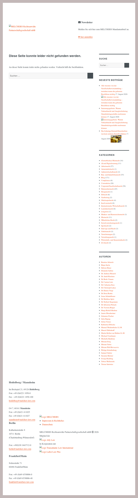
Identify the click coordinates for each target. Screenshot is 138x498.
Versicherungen (107, 234)
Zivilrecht (104, 243)
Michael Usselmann (108, 336)
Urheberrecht (106, 231)
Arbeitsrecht (105, 166)
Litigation (105, 211)
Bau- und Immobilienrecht (110, 174)
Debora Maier (106, 268)
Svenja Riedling (107, 358)
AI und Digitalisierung (109, 163)
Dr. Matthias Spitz (107, 299)
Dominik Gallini (107, 270)
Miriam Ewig (106, 341)
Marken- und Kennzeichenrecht (112, 214)
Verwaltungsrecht (107, 237)
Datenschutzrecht (107, 189)
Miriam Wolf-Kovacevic (110, 347)
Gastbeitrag (105, 197)
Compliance (105, 180)
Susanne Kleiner (107, 355)
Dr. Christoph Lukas (108, 287)
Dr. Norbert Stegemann (109, 302)
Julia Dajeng (105, 319)
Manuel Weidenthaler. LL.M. (111, 327)
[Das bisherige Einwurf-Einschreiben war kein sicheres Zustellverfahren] (116, 138)
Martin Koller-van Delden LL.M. (113, 333)
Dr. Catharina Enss (108, 285)
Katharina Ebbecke (108, 324)
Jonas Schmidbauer (108, 296)
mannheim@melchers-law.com (22, 419)
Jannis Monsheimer (108, 313)
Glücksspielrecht (107, 200)
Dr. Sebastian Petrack (108, 304)
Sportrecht (105, 225)
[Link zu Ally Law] (47, 439)
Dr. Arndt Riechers (108, 276)
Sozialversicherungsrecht (110, 223)
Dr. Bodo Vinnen (107, 279)
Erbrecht (104, 194)
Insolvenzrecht (106, 203)
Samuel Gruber (106, 353)
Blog (103, 177)
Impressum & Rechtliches (53, 420)
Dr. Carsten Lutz (107, 282)
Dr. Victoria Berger (108, 307)
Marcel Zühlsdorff (107, 330)
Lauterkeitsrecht (107, 208)
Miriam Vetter (106, 344)
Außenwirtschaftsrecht (109, 172)
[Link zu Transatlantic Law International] (56, 447)
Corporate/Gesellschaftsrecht (111, 186)
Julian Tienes (106, 321)
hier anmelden (86, 36)
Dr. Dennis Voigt (107, 290)
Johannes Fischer (107, 316)
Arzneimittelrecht (107, 169)
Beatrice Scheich (107, 262)
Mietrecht (104, 217)
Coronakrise (105, 183)
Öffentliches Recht (108, 220)
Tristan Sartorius (107, 364)
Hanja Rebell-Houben (109, 310)
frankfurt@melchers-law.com (21, 481)
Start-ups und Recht (108, 228)
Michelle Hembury (108, 338)
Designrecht (105, 191)
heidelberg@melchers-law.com (22, 400)
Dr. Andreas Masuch (108, 273)
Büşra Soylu (105, 265)
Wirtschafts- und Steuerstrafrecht (113, 240)
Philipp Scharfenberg (109, 350)
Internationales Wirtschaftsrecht (112, 206)
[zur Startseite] (48, 416)
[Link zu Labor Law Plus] (50, 451)
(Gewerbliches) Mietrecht (110, 160)
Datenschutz (47, 424)
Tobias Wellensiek (108, 361)
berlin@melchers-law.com (20, 448)
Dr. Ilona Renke (107, 293)
